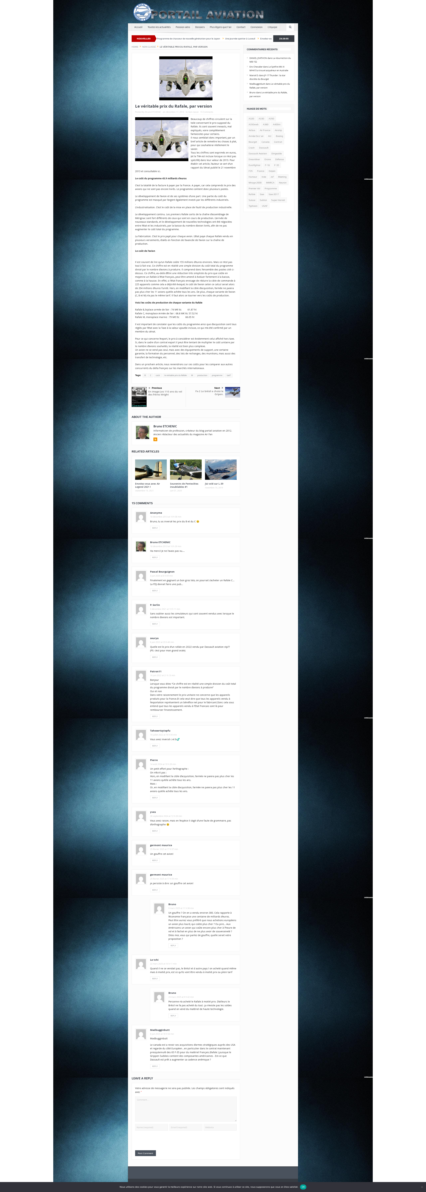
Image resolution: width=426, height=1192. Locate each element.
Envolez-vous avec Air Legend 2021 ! (157, 38)
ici (159, 171)
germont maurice (161, 874)
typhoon (253, 206)
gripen (272, 171)
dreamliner (254, 159)
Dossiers (200, 27)
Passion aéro (183, 27)
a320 (251, 118)
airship (278, 130)
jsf (272, 176)
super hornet (278, 200)
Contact (241, 27)
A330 (261, 118)
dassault (264, 147)
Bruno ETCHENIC (153, 112)
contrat (278, 142)
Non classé (193, 112)
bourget (253, 142)
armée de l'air (256, 136)
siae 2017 (274, 194)
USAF (265, 206)
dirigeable (276, 153)
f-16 (267, 165)
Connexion (257, 27)
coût (158, 375)
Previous (157, 387)
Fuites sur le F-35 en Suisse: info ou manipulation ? (207, 38)
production (202, 375)
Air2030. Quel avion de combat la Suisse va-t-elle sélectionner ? (270, 38)
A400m (276, 124)
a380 (265, 124)
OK (303, 1187)
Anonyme (156, 513)
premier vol (254, 188)
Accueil (138, 27)
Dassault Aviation (258, 153)
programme (217, 375)
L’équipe (272, 27)
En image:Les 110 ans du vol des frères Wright (165, 393)
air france (265, 130)
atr (269, 136)
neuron (283, 182)
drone (267, 159)
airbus (252, 130)
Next (217, 387)
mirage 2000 (255, 182)
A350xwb (253, 124)
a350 (271, 118)
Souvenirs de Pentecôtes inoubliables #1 (184, 485)
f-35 (276, 165)
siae (262, 194)
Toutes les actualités (159, 27)
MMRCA (270, 182)
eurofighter (254, 165)
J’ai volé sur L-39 (214, 483)
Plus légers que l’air (220, 27)
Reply (155, 528)
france (260, 171)
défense (279, 159)
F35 (251, 171)
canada (266, 142)
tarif (229, 375)
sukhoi (263, 200)
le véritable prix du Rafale (175, 375)
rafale (252, 194)
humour (253, 176)
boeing (279, 136)
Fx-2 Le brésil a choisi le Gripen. (209, 392)
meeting (282, 176)
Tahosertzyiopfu (160, 730)
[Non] (422, 1187)
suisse (252, 200)
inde (264, 176)
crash (252, 147)
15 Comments (206, 112)
